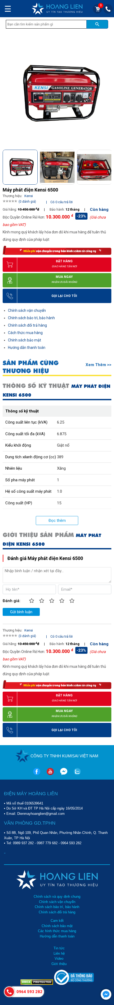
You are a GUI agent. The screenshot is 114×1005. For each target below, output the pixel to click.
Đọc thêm (57, 520)
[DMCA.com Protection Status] (37, 984)
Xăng (61, 468)
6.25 (60, 422)
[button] (107, 165)
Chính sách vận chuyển (27, 310)
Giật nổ (63, 445)
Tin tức (59, 948)
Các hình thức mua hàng (57, 931)
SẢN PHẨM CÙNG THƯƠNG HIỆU (31, 367)
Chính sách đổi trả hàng (27, 325)
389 (60, 457)
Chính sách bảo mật (24, 340)
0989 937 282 (23, 843)
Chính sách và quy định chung (57, 897)
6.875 (61, 434)
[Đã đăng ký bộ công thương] (74, 984)
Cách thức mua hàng (25, 333)
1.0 (59, 491)
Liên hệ (59, 953)
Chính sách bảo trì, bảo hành (31, 318)
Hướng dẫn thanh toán (26, 347)
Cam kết (57, 921)
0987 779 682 (47, 843)
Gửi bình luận (21, 612)
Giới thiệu (59, 964)
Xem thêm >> (98, 364)
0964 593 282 (71, 843)
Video (59, 958)
